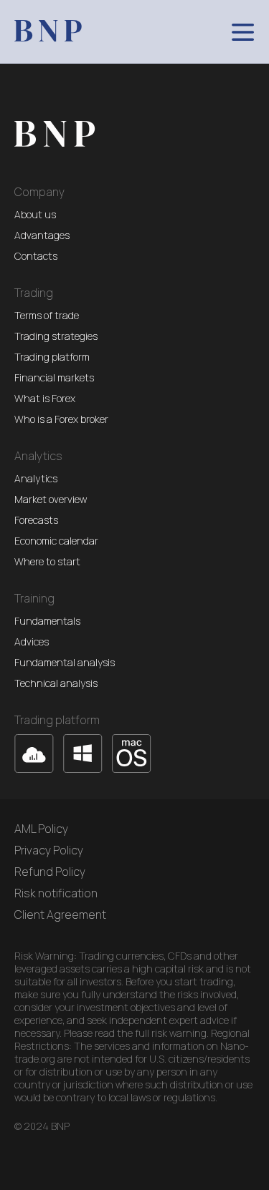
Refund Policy (49, 871)
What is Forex (44, 398)
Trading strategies (56, 336)
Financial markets (54, 377)
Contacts (35, 256)
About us (35, 214)
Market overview (50, 499)
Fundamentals (47, 621)
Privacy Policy (48, 850)
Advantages (42, 235)
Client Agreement (60, 914)
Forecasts (36, 520)
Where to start (47, 561)
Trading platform (52, 357)
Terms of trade (46, 315)
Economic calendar (56, 541)
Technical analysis (56, 683)
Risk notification (56, 893)
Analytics (35, 478)
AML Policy (41, 829)
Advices (31, 641)
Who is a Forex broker (61, 419)
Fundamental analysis (64, 662)
